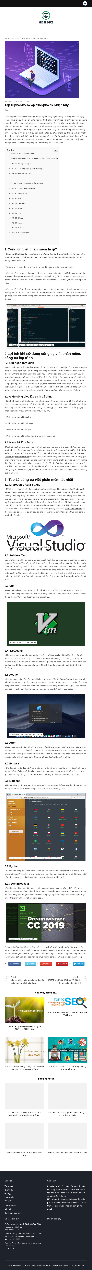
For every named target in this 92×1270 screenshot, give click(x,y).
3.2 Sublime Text (21, 193)
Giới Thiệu (9, 1190)
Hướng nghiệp (11, 1205)
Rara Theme (46, 1265)
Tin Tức (8, 1194)
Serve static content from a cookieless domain (24, 1154)
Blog (6, 110)
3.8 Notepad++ (20, 223)
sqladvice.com (71, 466)
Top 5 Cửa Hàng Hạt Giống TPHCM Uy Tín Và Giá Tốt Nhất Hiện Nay (24, 1027)
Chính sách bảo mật (13, 1213)
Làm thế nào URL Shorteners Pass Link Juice (67, 1152)
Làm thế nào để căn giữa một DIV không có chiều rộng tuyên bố (67, 1113)
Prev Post (27, 980)
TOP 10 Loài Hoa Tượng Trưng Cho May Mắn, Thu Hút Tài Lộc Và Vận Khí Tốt (24, 1068)
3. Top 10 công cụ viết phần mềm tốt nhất (27, 183)
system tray (35, 774)
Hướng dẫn (9, 1197)
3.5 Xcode (19, 208)
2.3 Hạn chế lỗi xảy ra (23, 173)
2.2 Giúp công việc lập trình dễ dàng (28, 168)
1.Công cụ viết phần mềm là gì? (23, 153)
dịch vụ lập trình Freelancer (45, 566)
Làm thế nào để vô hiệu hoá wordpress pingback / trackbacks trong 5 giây (24, 1113)
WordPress (9, 1201)
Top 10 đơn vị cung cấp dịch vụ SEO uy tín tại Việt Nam (67, 1013)
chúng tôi (67, 136)
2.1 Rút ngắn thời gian (23, 164)
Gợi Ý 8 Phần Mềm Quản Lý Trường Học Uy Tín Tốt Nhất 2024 (67, 1068)
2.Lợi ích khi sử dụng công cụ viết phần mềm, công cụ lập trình (34, 158)
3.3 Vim (18, 198)
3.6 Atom (18, 213)
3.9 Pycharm (19, 228)
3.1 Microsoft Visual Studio (25, 189)
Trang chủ (9, 1186)
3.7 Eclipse (19, 218)
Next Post (64, 980)
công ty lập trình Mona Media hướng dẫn (35, 139)
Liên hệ (8, 1209)
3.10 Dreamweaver (23, 233)
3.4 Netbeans (20, 203)
